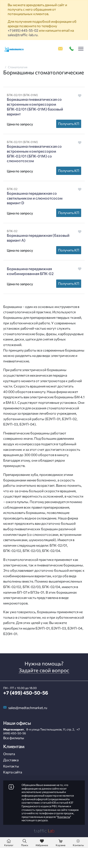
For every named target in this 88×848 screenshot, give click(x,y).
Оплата (9, 754)
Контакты (11, 766)
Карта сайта (12, 772)
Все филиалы (13, 738)
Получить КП (68, 124)
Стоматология (17, 67)
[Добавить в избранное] (80, 95)
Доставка (11, 760)
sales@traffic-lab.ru (23, 35)
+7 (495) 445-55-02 (23, 30)
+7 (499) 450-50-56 (25, 693)
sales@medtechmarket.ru (27, 708)
